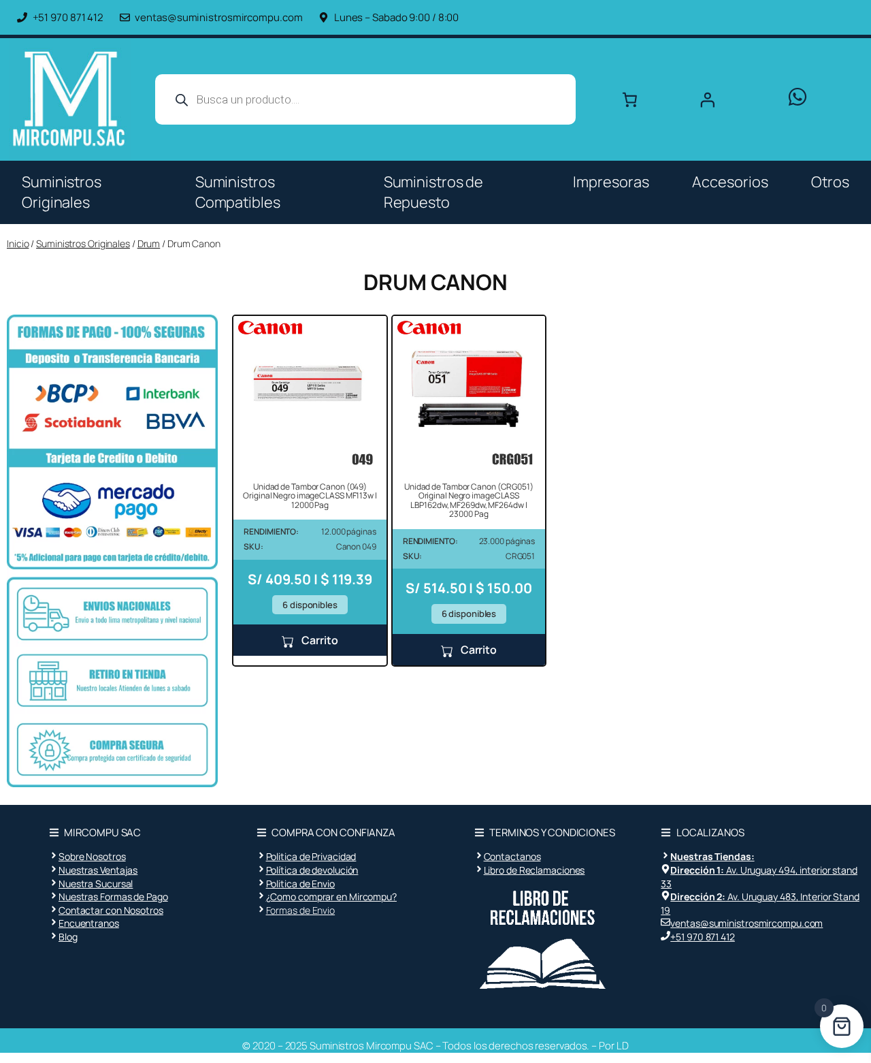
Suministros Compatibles (237, 192)
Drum (149, 243)
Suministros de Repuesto (434, 192)
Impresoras (610, 182)
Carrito (318, 640)
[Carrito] (629, 99)
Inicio (18, 243)
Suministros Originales (61, 192)
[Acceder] (730, 99)
